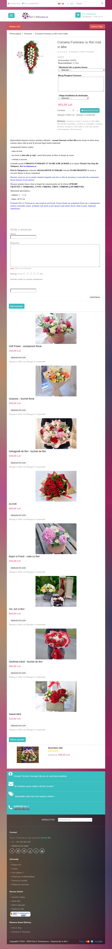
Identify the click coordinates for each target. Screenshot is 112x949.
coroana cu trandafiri (85, 124)
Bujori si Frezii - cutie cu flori (24, 556)
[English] (63, 3)
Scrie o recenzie (87, 52)
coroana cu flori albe (90, 121)
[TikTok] (30, 851)
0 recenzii (73, 52)
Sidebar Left (14, 26)
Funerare (28, 34)
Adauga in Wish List (65, 115)
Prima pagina (15, 34)
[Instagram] (18, 851)
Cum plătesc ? (18, 872)
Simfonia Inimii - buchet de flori (25, 661)
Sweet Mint (15, 714)
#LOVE (13, 504)
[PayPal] (90, 941)
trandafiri (71, 124)
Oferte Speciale (18, 905)
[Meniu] (11, 15)
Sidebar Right (97, 26)
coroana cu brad (73, 121)
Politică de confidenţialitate (23, 876)
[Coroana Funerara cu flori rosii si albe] (32, 57)
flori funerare (76, 129)
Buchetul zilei (55, 748)
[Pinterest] (24, 851)
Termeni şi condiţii (19, 880)
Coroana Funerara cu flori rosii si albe (51, 34)
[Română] (59, 3)
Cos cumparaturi (31, 3)
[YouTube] (42, 851)
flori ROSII (61, 124)
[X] (36, 851)
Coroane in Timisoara (21, 932)
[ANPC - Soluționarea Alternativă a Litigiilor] (20, 914)
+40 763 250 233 (23, 842)
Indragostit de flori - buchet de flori (27, 451)
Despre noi (16, 865)
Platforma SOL (18, 909)
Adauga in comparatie (85, 115)
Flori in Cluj (16, 928)
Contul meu (15, 3)
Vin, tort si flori (16, 609)
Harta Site (16, 901)
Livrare (15, 869)
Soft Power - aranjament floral (25, 346)
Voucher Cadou (18, 897)
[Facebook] (12, 851)
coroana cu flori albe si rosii (76, 126)
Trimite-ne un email (20, 845)
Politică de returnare (20, 884)
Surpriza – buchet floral (21, 398)
